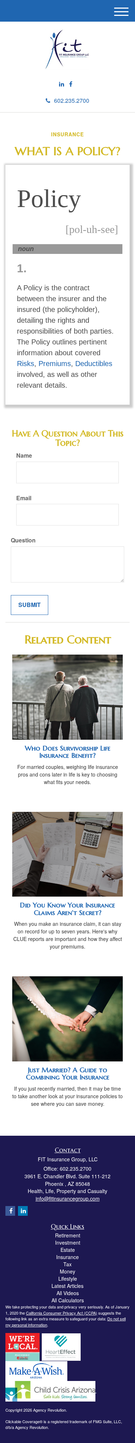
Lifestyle (67, 1278)
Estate (67, 1249)
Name (24, 455)
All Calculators (67, 1300)
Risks (25, 364)
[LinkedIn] (61, 84)
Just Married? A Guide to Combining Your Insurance (67, 1074)
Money (67, 1271)
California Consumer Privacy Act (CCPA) (61, 1313)
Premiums (55, 364)
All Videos (68, 1293)
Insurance (67, 1257)
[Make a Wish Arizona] (36, 1370)
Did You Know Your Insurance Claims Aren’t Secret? (67, 909)
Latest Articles (67, 1285)
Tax (67, 1264)
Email (23, 498)
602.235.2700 (71, 100)
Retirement (67, 1235)
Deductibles (93, 364)
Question (23, 540)
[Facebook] (70, 84)
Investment (67, 1242)
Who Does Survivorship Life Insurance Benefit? (68, 752)
